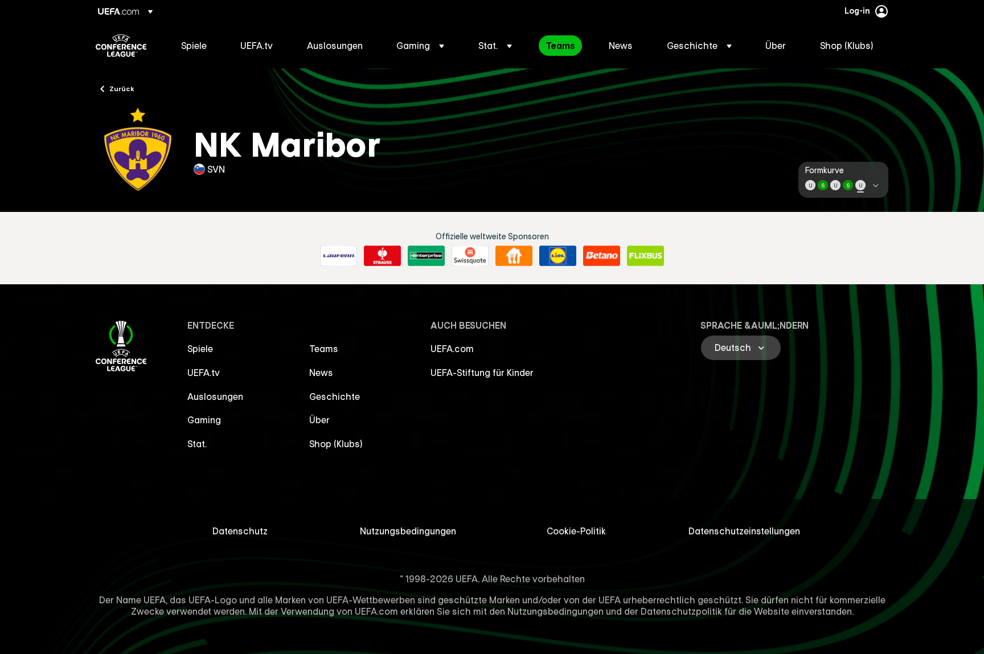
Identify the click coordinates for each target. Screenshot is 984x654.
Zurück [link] (121, 88)
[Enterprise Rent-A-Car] (426, 256)
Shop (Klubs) (336, 444)
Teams (323, 349)
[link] (194, 45)
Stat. (197, 444)
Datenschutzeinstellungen (744, 531)
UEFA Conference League (121, 45)
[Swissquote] (470, 256)
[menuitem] (196, 45)
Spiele (200, 349)
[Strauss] (382, 256)
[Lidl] (557, 256)
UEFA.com (452, 349)
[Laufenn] (338, 256)
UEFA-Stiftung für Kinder (482, 372)
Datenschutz (240, 531)
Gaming (204, 420)
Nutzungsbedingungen (408, 531)
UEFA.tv (203, 372)
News (321, 372)
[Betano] (601, 256)
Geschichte (334, 396)
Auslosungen (215, 396)
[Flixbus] (645, 256)
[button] (420, 45)
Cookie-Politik (576, 531)
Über (319, 420)
